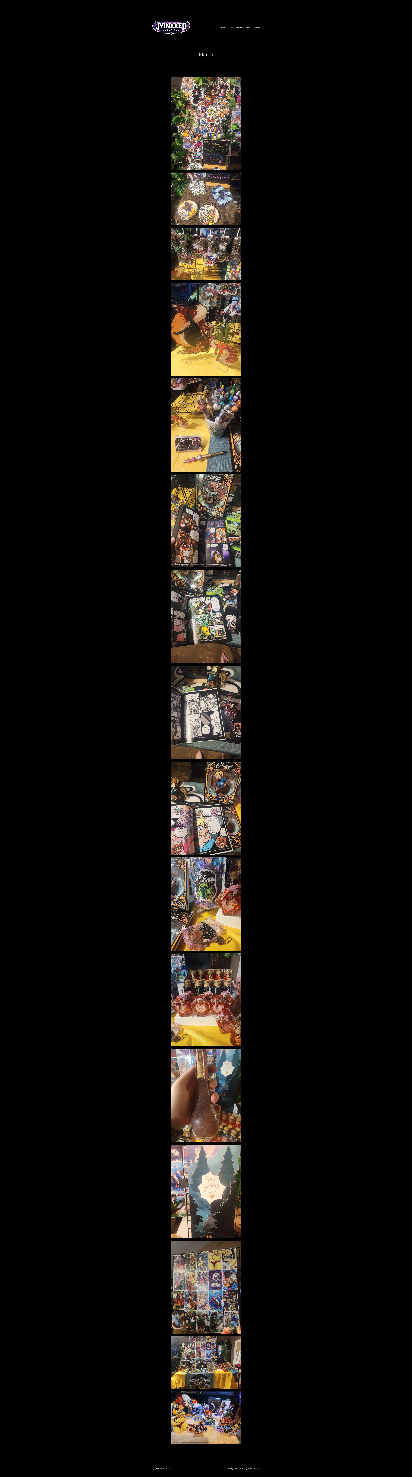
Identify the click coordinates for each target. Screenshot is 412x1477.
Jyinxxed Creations (161, 1468)
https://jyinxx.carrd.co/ (249, 1468)
